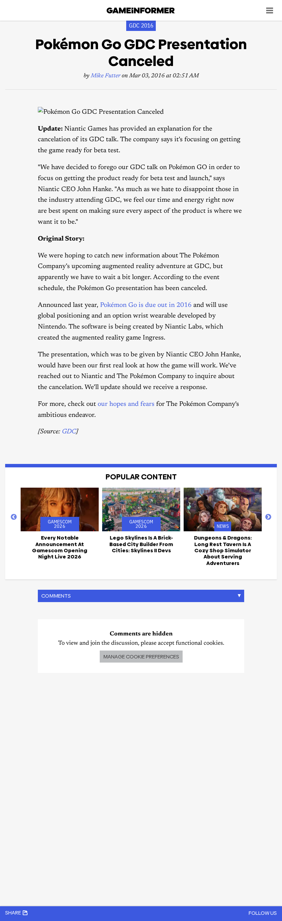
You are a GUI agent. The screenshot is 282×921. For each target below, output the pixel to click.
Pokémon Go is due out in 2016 (146, 305)
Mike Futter (105, 76)
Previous (13, 517)
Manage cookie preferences (141, 656)
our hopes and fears (126, 404)
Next (268, 517)
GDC (69, 432)
